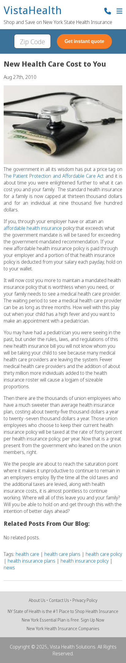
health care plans (62, 554)
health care (27, 554)
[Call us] (107, 12)
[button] (119, 12)
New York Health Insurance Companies (63, 628)
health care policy (104, 554)
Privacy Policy (84, 600)
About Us (37, 600)
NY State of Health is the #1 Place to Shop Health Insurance (63, 611)
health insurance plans (31, 560)
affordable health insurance (33, 228)
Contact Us (59, 600)
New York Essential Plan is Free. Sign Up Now (63, 620)
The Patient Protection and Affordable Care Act (54, 176)
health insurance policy (85, 560)
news (9, 567)
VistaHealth (33, 11)
